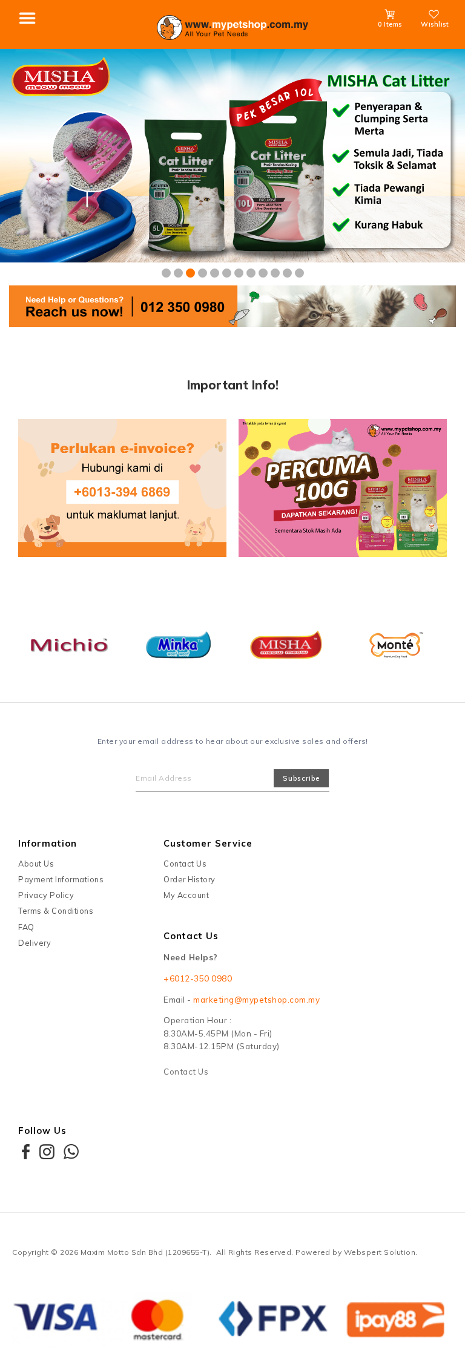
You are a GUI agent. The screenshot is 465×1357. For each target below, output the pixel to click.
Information (47, 843)
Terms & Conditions (55, 911)
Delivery (34, 943)
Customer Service (207, 843)
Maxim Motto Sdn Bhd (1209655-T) (145, 1252)
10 (275, 273)
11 (287, 273)
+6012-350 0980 (197, 978)
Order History (189, 879)
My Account (186, 895)
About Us (36, 863)
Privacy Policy (46, 895)
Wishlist (435, 24)
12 (299, 273)
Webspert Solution (380, 1252)
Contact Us (184, 863)
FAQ (26, 927)
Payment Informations (61, 879)
